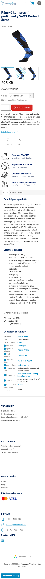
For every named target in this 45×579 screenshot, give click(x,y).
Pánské (20, 385)
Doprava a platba (8, 411)
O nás (3, 481)
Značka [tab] (20, 193)
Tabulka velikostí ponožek (11, 446)
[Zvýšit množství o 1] (10, 106)
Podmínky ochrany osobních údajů (14, 417)
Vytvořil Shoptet (25, 556)
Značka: (6, 27)
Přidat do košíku (23, 108)
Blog (3, 485)
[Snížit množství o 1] (10, 109)
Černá (20, 342)
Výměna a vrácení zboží (10, 420)
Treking (35, 374)
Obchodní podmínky (9, 414)
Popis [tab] (5, 193)
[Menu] (39, 3)
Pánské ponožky (24, 336)
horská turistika (24, 376)
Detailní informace (8, 132)
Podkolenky (22, 355)
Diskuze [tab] (13, 193)
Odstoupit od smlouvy (10, 576)
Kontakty (4, 488)
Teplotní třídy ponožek (9, 452)
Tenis (23, 374)
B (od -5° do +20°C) (25, 361)
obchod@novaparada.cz (16, 524)
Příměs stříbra (23, 350)
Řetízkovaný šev (24, 365)
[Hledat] (26, 3)
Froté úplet (22, 346)
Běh (19, 374)
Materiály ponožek (8, 449)
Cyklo (28, 374)
